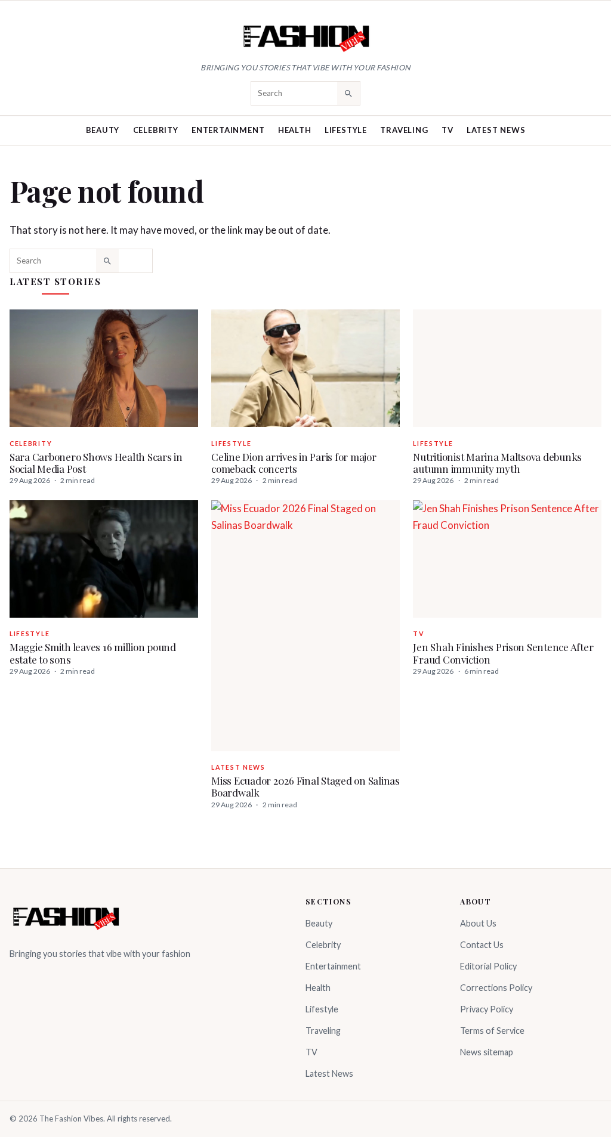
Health (294, 130)
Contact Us (482, 945)
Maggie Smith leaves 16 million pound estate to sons (93, 652)
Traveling (404, 130)
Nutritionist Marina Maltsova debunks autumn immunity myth (497, 462)
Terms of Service (492, 1031)
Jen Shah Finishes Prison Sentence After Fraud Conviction (503, 652)
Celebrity (155, 130)
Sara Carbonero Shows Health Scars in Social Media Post (96, 462)
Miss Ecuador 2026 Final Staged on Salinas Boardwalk (305, 786)
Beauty (103, 130)
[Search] (348, 93)
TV (447, 130)
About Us (478, 923)
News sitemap (486, 1052)
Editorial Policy (488, 966)
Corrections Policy (496, 988)
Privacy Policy (486, 1009)
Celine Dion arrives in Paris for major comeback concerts (293, 462)
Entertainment (228, 130)
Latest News (496, 130)
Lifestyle (346, 130)
